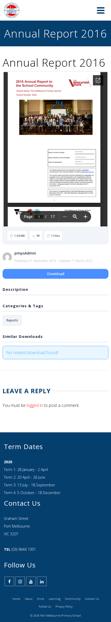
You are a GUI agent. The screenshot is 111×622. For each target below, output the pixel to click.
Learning (54, 593)
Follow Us (45, 601)
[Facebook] (9, 576)
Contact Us (92, 593)
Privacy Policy (64, 601)
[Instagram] (20, 576)
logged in (35, 400)
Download (55, 268)
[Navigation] (100, 7)
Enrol (40, 593)
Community (73, 593)
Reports (12, 315)
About (29, 593)
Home (16, 593)
